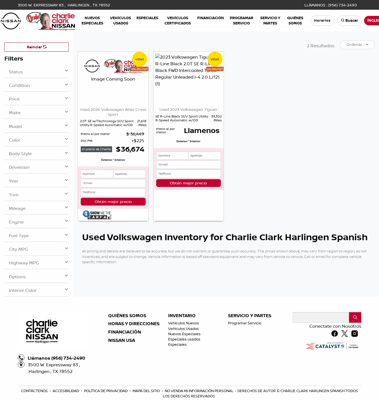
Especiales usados (184, 339)
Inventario (182, 315)
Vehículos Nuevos (183, 322)
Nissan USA (121, 340)
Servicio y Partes (249, 315)
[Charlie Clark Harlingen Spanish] (38, 20)
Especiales (177, 344)
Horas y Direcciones (134, 323)
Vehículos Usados (183, 328)
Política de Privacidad (106, 390)
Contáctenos (35, 390)
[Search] (355, 317)
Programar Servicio (244, 322)
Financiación (124, 332)
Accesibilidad (66, 390)
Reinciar (35, 46)
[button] (92, 20)
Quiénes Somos (127, 315)
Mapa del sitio (147, 390)
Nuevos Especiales (184, 333)
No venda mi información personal (199, 390)
